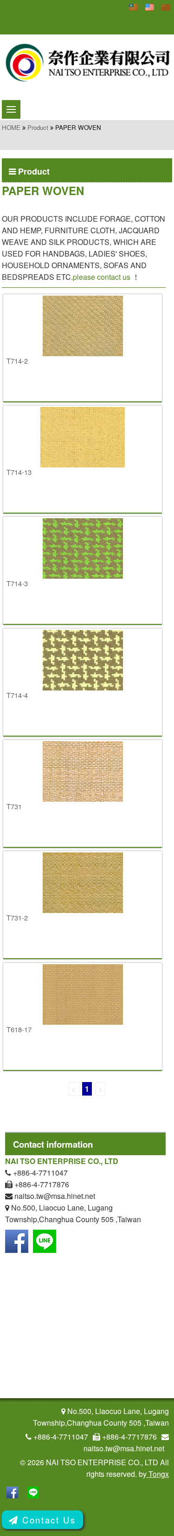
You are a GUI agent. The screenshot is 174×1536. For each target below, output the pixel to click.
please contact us (101, 276)
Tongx (158, 1473)
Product (37, 127)
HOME (11, 127)
